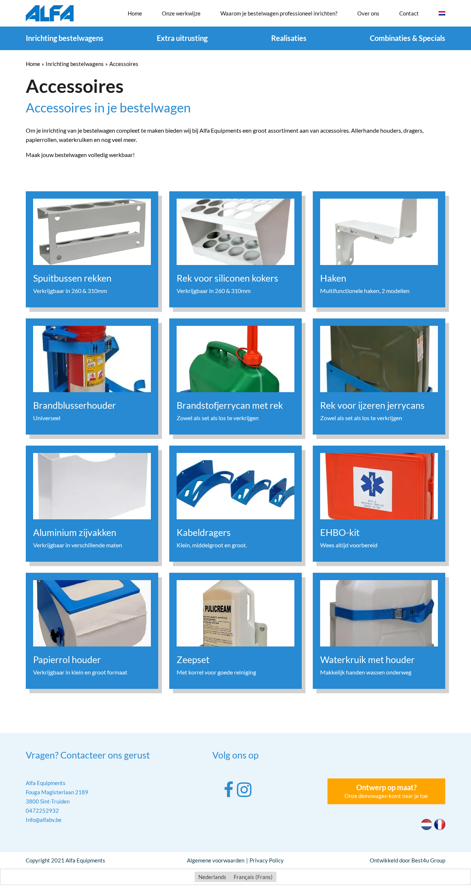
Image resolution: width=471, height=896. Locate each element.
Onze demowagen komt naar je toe (386, 791)
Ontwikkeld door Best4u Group (407, 860)
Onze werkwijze (181, 13)
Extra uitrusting (182, 38)
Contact (409, 13)
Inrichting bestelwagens (64, 38)
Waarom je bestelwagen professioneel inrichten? (278, 13)
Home (135, 13)
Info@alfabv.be (43, 819)
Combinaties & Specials (407, 38)
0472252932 (42, 810)
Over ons (368, 13)
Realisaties (289, 38)
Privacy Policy (266, 860)
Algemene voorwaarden (215, 860)
